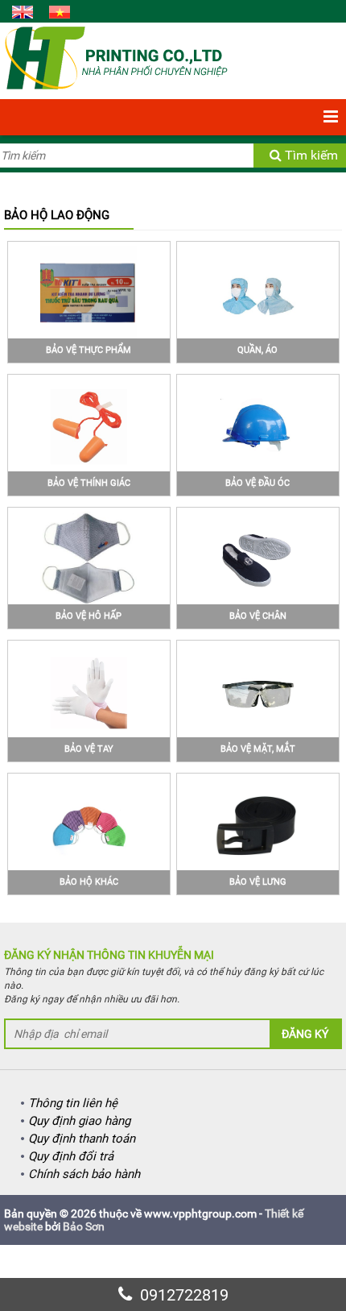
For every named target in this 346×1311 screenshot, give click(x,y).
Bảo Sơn (84, 1226)
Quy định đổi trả (70, 1156)
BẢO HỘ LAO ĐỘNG (56, 215)
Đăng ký (305, 1033)
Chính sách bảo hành (84, 1174)
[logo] (116, 57)
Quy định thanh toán (81, 1138)
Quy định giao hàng (79, 1121)
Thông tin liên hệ (72, 1103)
